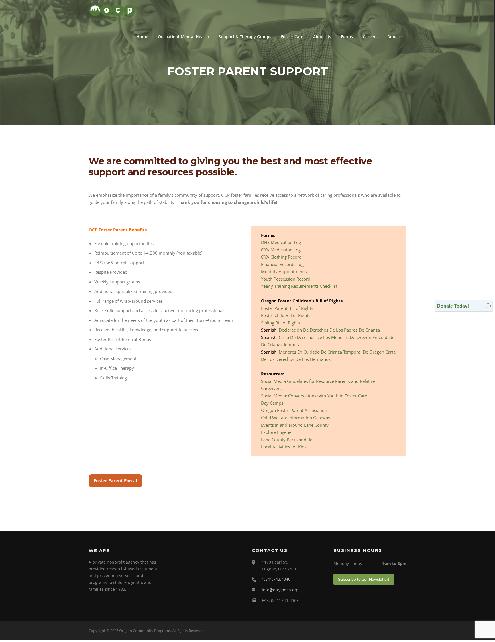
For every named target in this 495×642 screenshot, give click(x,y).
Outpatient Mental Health (183, 36)
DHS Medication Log (281, 242)
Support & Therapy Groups (245, 36)
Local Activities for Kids (284, 447)
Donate (394, 36)
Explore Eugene (276, 432)
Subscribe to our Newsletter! (363, 579)
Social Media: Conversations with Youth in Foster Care (314, 396)
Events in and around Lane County (295, 425)
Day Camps (272, 403)
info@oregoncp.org (280, 589)
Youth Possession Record (285, 279)
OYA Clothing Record (281, 257)
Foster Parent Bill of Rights (287, 308)
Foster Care (292, 36)
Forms (347, 36)
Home (142, 36)
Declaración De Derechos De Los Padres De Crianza (329, 330)
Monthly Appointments (284, 271)
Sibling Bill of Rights (280, 323)
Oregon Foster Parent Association (294, 410)
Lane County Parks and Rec (287, 439)
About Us (322, 36)
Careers (370, 36)
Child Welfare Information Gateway (295, 417)
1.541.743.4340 (276, 579)
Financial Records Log (282, 264)
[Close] (488, 305)
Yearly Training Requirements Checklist (299, 286)
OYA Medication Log (281, 250)
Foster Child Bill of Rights (285, 315)
